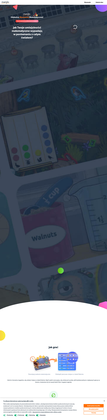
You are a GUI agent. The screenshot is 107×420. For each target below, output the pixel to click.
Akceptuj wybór (94, 409)
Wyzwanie (87, 2)
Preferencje (21, 415)
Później (93, 413)
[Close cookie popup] (104, 401)
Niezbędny (10, 415)
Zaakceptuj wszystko (93, 406)
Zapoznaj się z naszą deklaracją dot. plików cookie (46, 412)
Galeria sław (99, 2)
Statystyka (43, 415)
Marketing (32, 415)
